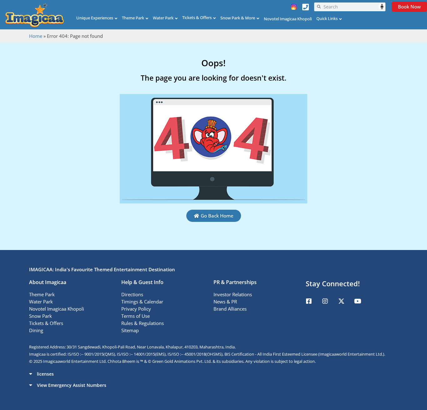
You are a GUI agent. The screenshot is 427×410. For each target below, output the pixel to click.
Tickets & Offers (197, 17)
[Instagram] (325, 301)
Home (35, 36)
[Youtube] (357, 301)
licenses (45, 374)
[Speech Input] (353, 6)
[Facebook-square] (309, 301)
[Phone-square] (305, 7)
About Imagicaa (47, 282)
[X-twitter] (341, 301)
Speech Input (382, 6)
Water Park (163, 18)
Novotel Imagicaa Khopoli (288, 19)
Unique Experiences (94, 18)
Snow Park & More (237, 18)
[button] (213, 373)
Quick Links (327, 18)
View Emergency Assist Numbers (71, 385)
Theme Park (133, 18)
